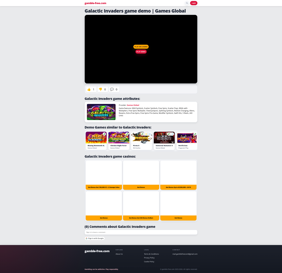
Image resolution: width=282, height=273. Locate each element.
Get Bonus (141, 187)
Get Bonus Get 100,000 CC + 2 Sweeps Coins (103, 187)
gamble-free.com (95, 3)
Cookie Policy (149, 261)
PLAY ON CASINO (141, 47)
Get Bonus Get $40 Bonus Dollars (141, 218)
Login (194, 3)
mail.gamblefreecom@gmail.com (185, 254)
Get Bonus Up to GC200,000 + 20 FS (178, 187)
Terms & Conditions (151, 254)
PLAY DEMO (141, 52)
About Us (119, 254)
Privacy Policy (149, 258)
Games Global (133, 105)
